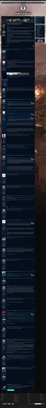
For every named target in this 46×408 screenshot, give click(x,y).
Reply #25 (8, 367)
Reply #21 (8, 310)
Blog (13, 0)
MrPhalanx (3, 103)
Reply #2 (8, 60)
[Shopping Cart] (43, 0)
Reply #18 (8, 271)
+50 (3, 203)
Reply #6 (8, 110)
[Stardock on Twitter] (37, 40)
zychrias (4, 240)
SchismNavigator (4, 275)
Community (9, 0)
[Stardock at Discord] (38, 41)
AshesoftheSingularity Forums (17, 24)
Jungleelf (4, 343)
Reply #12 (8, 195)
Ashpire (4, 189)
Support (15, 0)
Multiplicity (2, 399)
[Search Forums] (44, 0)
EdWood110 (3, 302)
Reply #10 (8, 173)
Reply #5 (8, 99)
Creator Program (29, 400)
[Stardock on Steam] (42, 40)
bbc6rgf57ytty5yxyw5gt (5, 79)
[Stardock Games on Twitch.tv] (40, 40)
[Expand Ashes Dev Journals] (36, 28)
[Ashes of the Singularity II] (23, 9)
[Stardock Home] (1, 0)
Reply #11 (8, 185)
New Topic (32, 16)
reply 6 (12, 157)
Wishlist (30, 2)
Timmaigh (4, 64)
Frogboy (4, 27)
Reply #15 (8, 236)
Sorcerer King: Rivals (16, 402)
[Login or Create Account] (42, 0)
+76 (3, 68)
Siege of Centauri (24, 278)
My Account (41, 396)
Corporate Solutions (3, 396)
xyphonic (4, 137)
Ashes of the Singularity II (16, 395)
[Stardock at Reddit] (37, 41)
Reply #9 (8, 155)
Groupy (2, 400)
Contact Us (29, 401)
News (11, 0)
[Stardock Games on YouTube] (39, 40)
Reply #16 (8, 248)
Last (33, 382)
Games (6, 0)
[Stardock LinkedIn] (41, 41)
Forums (28, 402)
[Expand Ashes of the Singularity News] (36, 34)
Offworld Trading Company (16, 400)
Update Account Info (42, 399)
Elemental (15, 396)
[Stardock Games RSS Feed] (42, 41)
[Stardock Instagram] (41, 40)
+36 (3, 317)
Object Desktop (2, 395)
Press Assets (29, 399)
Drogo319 (4, 252)
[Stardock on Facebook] (38, 40)
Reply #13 (8, 208)
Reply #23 (8, 339)
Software (4, 0)
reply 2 (12, 101)
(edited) (19, 60)
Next (32, 382)
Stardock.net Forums (18, 271)
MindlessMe (3, 314)
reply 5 (13, 113)
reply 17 (12, 273)
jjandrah (4, 177)
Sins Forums (17, 60)
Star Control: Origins (25, 27)
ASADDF (4, 199)
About (28, 395)
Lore (19, 2)
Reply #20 (8, 298)
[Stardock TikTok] (40, 41)
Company (29, 394)
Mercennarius (4, 212)
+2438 (3, 30)
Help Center (41, 395)
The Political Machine (16, 399)
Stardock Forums (18, 173)
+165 (3, 279)
